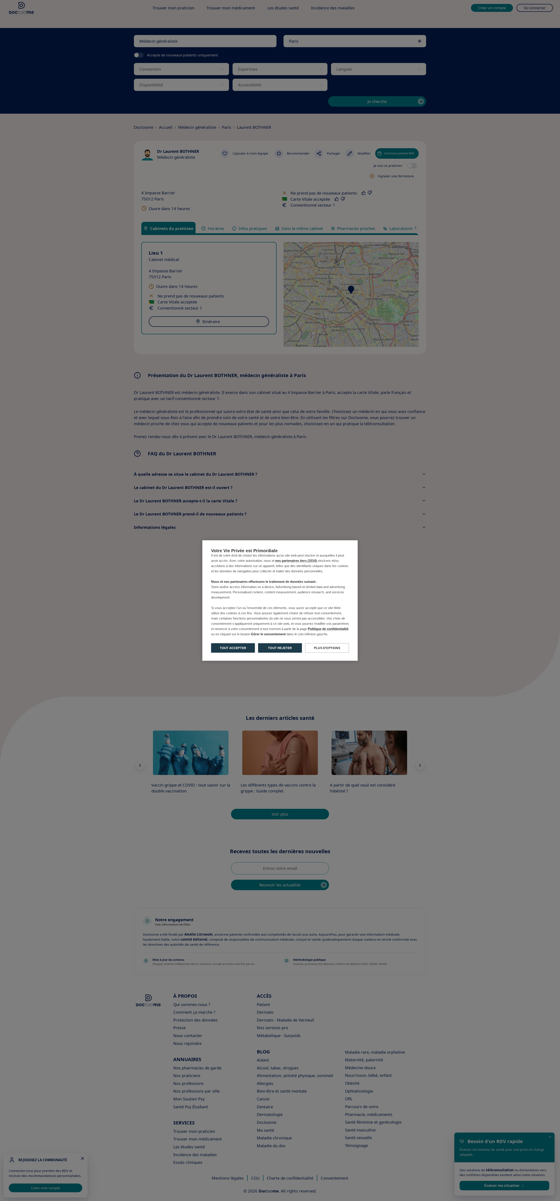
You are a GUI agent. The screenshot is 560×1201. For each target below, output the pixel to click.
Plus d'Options (327, 648)
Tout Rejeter (280, 648)
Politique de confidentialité (328, 629)
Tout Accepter (233, 648)
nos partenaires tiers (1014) (296, 560)
